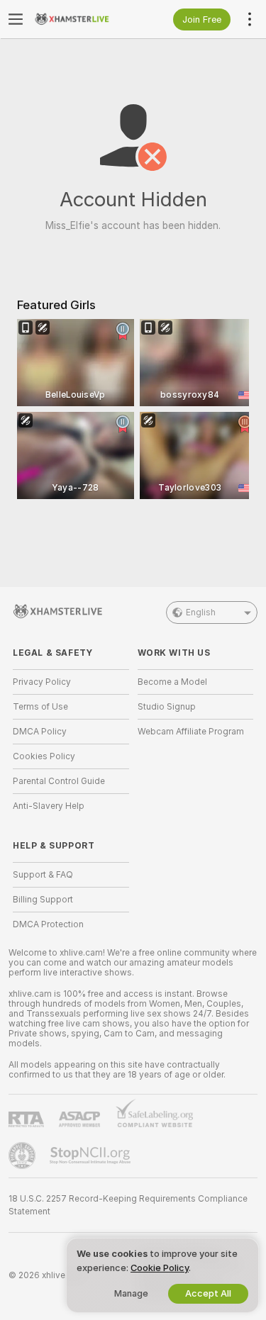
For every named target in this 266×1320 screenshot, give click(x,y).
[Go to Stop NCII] (91, 1155)
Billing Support (43, 900)
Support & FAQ (43, 875)
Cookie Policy (160, 1268)
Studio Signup (167, 707)
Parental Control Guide (59, 781)
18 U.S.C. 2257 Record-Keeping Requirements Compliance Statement (128, 1205)
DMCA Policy (40, 732)
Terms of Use (40, 707)
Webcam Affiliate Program (191, 732)
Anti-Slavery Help (48, 806)
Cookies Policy (44, 756)
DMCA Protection (48, 924)
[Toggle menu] (15, 19)
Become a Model (172, 682)
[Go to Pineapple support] (23, 1155)
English (201, 612)
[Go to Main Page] (82, 19)
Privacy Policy (42, 682)
